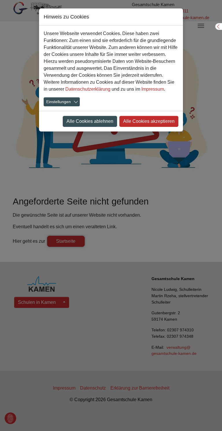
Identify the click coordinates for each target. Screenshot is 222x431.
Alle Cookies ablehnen (89, 121)
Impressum (152, 89)
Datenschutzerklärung (87, 89)
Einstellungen (58, 101)
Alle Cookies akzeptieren (149, 121)
